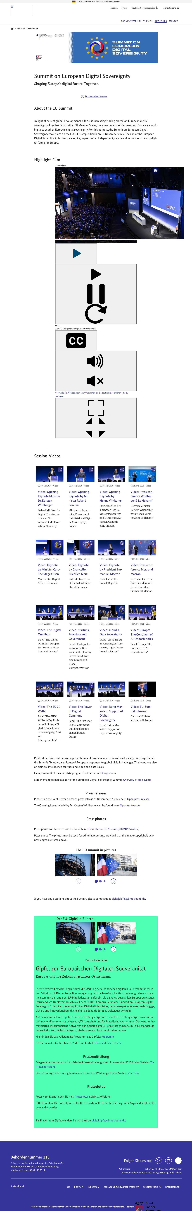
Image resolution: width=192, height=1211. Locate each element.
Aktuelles (21, 28)
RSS (68, 1187)
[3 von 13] (105, 881)
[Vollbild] (96, 418)
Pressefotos (82, 1096)
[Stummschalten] (96, 371)
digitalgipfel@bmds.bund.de (108, 1120)
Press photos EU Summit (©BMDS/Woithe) (113, 829)
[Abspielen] (76, 253)
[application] (96, 305)
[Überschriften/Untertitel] (76, 340)
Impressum (93, 1187)
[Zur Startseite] (21, 10)
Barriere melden (152, 1187)
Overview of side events (137, 779)
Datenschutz (172, 1187)
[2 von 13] (100, 881)
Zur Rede (133, 1073)
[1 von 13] (96, 881)
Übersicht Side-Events (107, 1043)
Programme (109, 773)
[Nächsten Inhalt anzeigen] (113, 881)
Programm (107, 1036)
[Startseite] (12, 28)
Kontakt (78, 1187)
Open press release (138, 799)
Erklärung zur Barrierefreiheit (121, 1187)
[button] (75, 865)
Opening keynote (130, 805)
